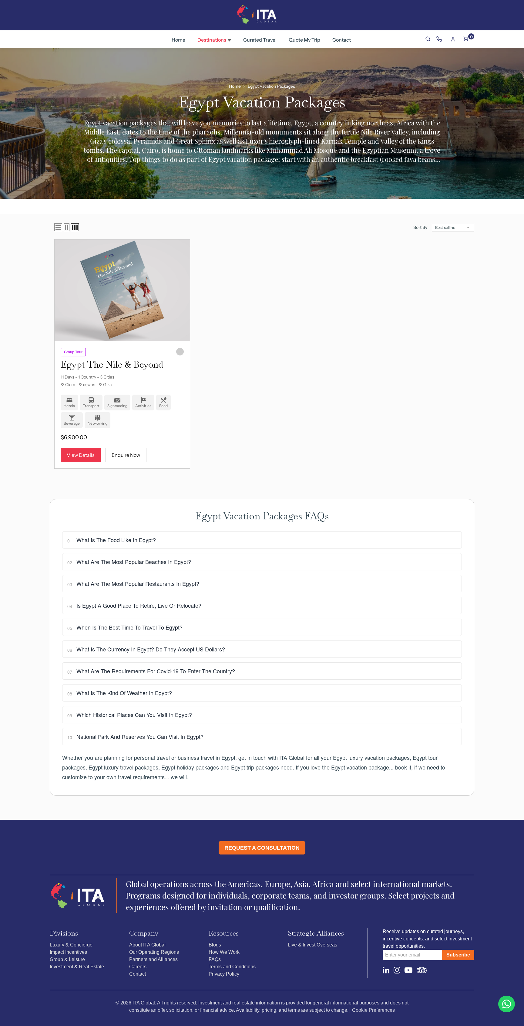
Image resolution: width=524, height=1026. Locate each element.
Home (235, 86)
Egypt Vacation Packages (271, 86)
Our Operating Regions (154, 952)
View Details (81, 455)
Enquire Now (126, 455)
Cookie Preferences (373, 1010)
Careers (137, 966)
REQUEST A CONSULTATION (262, 848)
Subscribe (458, 954)
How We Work (224, 952)
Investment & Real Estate (77, 966)
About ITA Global (147, 944)
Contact (137, 974)
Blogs (215, 944)
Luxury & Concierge (71, 944)
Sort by (420, 227)
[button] (58, 227)
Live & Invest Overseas (312, 944)
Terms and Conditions (232, 966)
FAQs (215, 959)
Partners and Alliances (153, 959)
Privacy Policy (224, 974)
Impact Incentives (68, 952)
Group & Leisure (67, 959)
